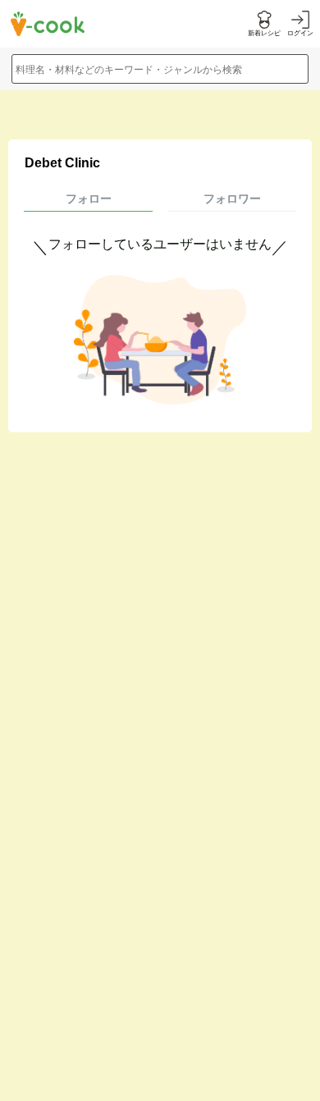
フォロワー (232, 198)
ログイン (300, 33)
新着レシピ (264, 33)
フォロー (89, 198)
